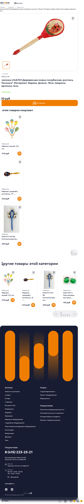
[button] (59, 501)
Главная (2, 7)
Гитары (7, 398)
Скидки (8, 395)
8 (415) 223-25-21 (18, 452)
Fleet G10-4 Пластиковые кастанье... (68, 295)
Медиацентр (45, 398)
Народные (9, 416)
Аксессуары (9, 430)
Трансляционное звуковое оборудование (20, 426)
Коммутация (9, 433)
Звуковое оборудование (14, 419)
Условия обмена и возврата (50, 417)
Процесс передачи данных (50, 420)
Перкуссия (20, 7)
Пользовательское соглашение (52, 413)
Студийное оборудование (14, 423)
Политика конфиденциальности (52, 410)
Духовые (8, 437)
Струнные (8, 402)
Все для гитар (10, 405)
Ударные (11, 7)
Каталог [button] (19, 3)
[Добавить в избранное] (72, 18)
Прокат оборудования (48, 395)
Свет (7, 440)
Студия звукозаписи (47, 391)
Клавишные (9, 409)
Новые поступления (12, 391)
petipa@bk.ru (10, 484)
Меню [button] (6, 501)
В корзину (41, 103)
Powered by (26, 493)
